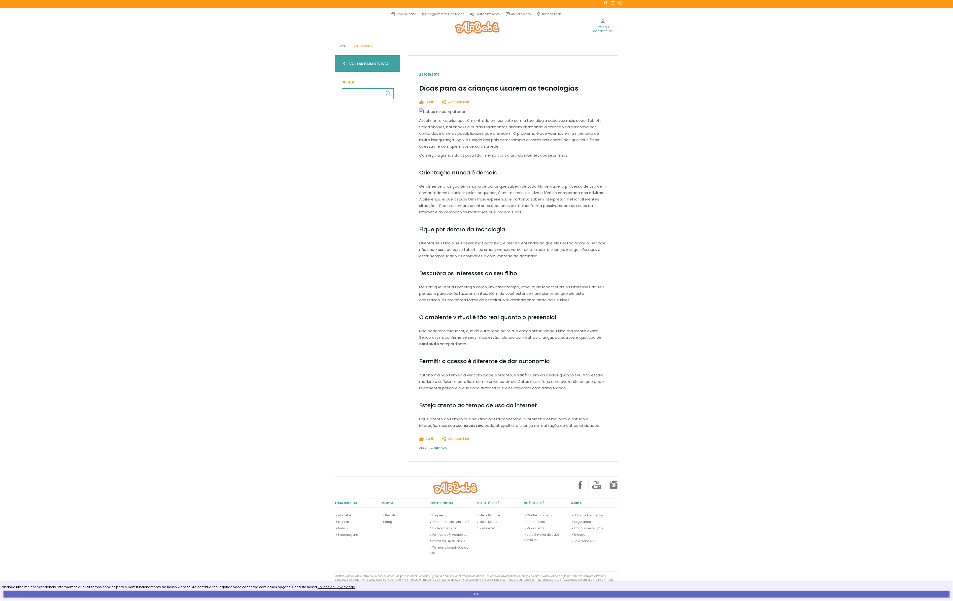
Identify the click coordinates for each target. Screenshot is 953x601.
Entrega (579, 535)
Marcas (344, 522)
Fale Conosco (584, 541)
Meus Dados (488, 522)
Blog (388, 522)
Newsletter (487, 528)
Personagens (348, 535)
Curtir (429, 102)
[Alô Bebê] (455, 487)
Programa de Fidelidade (445, 14)
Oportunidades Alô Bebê (450, 522)
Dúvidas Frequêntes (589, 515)
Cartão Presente (487, 14)
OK (476, 594)
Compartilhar (458, 102)
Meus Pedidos (489, 515)
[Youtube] (596, 486)
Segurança (582, 522)
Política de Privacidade (336, 587)
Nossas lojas (552, 14)
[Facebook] (580, 486)
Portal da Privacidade (448, 541)
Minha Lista (535, 528)
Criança (440, 448)
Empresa (439, 515)
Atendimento (521, 14)
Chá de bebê (406, 14)
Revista (390, 515)
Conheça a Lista (539, 515)
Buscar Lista (536, 522)
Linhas (343, 528)
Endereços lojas (444, 528)
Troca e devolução (588, 528)
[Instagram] (613, 486)
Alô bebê (344, 515)
